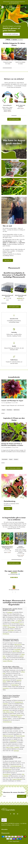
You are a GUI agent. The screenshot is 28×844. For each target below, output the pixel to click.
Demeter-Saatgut (11, 627)
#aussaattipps (9, 409)
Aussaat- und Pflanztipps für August (12, 400)
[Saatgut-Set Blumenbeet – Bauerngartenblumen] (21, 97)
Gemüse (20, 620)
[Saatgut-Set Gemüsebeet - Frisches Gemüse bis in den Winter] (7, 538)
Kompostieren (6, 688)
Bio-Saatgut (9, 612)
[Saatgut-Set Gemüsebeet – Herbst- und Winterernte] (8, 97)
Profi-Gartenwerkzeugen (16, 766)
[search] (5, 7)
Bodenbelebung (14, 685)
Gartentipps (16, 750)
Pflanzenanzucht (18, 644)
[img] (14, 573)
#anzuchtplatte (4, 459)
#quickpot (16, 459)
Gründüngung (6, 633)
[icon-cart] (25, 7)
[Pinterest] (14, 813)
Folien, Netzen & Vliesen (8, 712)
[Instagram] (17, 813)
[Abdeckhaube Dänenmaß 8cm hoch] (21, 287)
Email (4, 796)
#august (3, 409)
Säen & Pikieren (16, 651)
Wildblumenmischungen (8, 736)
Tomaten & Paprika (15, 622)
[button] (13, 592)
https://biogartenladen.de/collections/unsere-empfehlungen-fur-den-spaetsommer (14, 6)
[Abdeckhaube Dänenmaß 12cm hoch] (7, 287)
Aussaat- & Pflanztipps (7, 661)
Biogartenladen (16, 841)
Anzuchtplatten (17, 649)
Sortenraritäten (11, 630)
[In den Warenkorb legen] (25, 102)
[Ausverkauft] (12, 102)
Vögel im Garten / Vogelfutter (12, 747)
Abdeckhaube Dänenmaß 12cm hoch (7, 296)
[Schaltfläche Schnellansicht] (12, 99)
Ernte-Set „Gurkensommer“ (21, 547)
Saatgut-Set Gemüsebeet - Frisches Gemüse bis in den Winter (7, 548)
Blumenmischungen (20, 736)
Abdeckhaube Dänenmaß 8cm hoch (20, 296)
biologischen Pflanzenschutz (16, 715)
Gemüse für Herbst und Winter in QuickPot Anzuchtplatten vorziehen (12, 444)
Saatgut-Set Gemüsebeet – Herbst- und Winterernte (7, 107)
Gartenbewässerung (7, 721)
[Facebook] (10, 813)
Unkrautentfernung (7, 774)
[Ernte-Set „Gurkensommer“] (21, 538)
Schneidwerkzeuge (7, 769)
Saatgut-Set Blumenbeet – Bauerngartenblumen (21, 106)
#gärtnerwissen (16, 409)
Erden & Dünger (6, 680)
